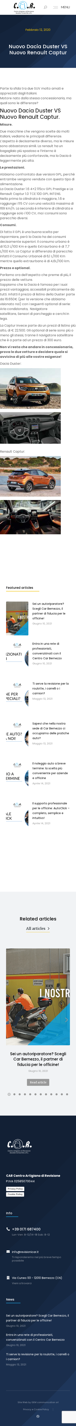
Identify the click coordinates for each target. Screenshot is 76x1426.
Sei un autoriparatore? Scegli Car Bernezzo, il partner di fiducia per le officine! (38, 1059)
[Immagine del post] (38, 996)
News (10, 1299)
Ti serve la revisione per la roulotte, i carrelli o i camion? (37, 1356)
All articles (35, 928)
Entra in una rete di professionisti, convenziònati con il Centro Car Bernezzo (35, 1337)
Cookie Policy (15, 1194)
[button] (9, 1094)
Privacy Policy (15, 1188)
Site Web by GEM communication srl (38, 1402)
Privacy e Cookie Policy (36, 1409)
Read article (38, 1082)
